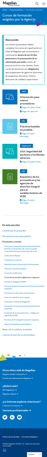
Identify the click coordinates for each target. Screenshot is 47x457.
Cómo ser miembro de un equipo (17, 297)
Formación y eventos (11, 241)
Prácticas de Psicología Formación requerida (21, 320)
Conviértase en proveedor (14, 230)
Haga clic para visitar (31, 107)
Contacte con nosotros (11, 406)
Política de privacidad (11, 437)
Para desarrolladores (30, 437)
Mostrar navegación (37, 3)
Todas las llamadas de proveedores (17, 324)
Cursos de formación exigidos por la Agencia (21, 277)
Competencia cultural (12, 260)
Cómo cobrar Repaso (12, 255)
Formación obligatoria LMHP (15, 282)
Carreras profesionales (15, 410)
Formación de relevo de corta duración (19, 293)
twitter (5, 417)
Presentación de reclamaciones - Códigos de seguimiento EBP (21, 314)
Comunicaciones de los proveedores (18, 334)
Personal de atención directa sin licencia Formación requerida (24, 287)
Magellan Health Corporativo (14, 374)
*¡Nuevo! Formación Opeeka (15, 269)
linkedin (12, 417)
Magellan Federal (9, 394)
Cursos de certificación (13, 273)
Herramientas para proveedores (16, 236)
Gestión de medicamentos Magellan (17, 378)
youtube (19, 417)
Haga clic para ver (30, 111)
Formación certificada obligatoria (17, 302)
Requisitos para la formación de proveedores (21, 264)
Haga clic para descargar (27, 134)
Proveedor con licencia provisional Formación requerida (22, 307)
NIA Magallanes (9, 390)
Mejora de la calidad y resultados (17, 329)
